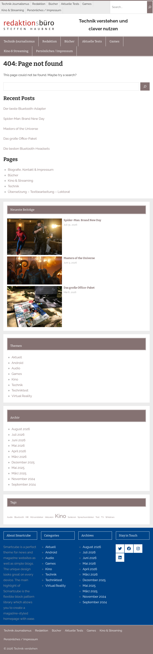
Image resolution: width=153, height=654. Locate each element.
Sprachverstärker (86, 517)
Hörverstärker (36, 517)
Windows (109, 517)
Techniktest (20, 390)
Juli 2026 (18, 434)
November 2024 (23, 479)
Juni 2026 (18, 440)
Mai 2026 (18, 445)
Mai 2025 (18, 468)
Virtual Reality (22, 396)
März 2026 (19, 457)
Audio (16, 368)
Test (97, 517)
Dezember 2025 (23, 462)
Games (17, 374)
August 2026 (21, 429)
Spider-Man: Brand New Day (23, 118)
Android (17, 363)
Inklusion (49, 517)
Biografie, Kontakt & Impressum (31, 169)
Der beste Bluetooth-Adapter (24, 108)
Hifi (27, 517)
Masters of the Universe (20, 129)
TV (102, 517)
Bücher (13, 175)
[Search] (150, 7)
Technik (13, 186)
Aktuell (17, 357)
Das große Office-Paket (20, 138)
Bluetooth (19, 517)
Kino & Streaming (20, 180)
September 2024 (24, 484)
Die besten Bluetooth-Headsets (26, 148)
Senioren (72, 517)
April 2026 (19, 451)
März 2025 (19, 473)
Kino (15, 379)
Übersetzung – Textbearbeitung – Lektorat (39, 192)
